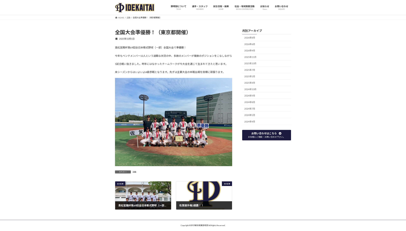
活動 (134, 172)
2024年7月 (249, 108)
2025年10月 (250, 63)
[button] (266, 135)
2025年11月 (250, 56)
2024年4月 (249, 121)
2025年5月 (249, 76)
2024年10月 (250, 89)
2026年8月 (249, 37)
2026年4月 (249, 50)
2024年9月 (249, 95)
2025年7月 (249, 70)
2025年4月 (249, 82)
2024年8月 (249, 102)
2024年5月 (249, 115)
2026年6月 (249, 44)
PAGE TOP (394, 221)
